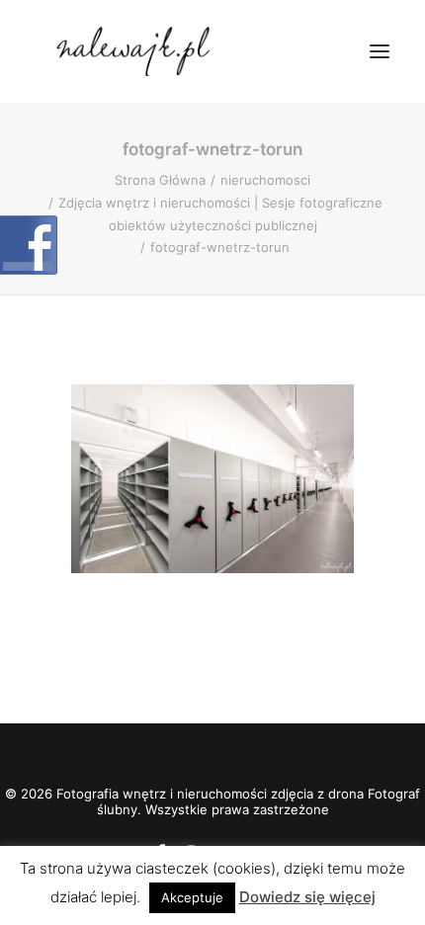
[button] (379, 51)
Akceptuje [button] (192, 897)
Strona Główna (160, 180)
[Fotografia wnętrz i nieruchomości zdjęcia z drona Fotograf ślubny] (136, 51)
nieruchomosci (265, 180)
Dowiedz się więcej (307, 896)
